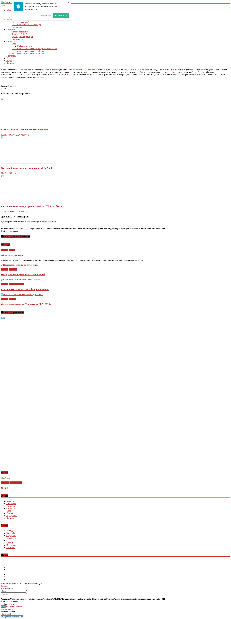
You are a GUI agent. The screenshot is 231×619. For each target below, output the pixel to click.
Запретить (46, 15)
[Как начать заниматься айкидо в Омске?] (20, 280)
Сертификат (17, 39)
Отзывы (15, 44)
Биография (11, 56)
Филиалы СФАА (19, 34)
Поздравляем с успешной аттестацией (23, 274)
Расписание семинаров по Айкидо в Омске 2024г (34, 48)
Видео (9, 60)
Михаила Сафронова (85, 70)
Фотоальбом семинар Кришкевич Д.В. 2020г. (27, 168)
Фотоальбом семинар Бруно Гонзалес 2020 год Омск (31, 206)
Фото (8, 58)
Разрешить (61, 15)
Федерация (11, 29)
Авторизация (7, 609)
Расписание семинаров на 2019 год (28, 53)
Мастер (24, 135)
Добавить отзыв (24, 46)
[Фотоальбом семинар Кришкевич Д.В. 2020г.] (27, 163)
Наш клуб (10, 20)
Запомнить (9, 604)
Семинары (11, 41)
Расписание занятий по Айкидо (26, 24)
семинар (71, 70)
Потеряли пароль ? (14, 606)
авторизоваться (49, 222)
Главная (4, 586)
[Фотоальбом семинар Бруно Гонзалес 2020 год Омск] (27, 201)
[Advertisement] (81, 337)
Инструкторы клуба (21, 22)
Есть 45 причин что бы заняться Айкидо (24, 129)
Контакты (10, 63)
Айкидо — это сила (12, 255)
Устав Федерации (20, 32)
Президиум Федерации (22, 36)
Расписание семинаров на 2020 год (28, 51)
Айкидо (10, 10)
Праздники (17, 27)
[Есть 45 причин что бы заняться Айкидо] (27, 124)
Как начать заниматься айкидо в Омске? (25, 289)
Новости (13, 269)
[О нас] (9, 478)
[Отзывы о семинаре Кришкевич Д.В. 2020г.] (22, 294)
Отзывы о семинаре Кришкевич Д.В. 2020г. (26, 304)
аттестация (177, 72)
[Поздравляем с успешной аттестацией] (19, 265)
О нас (12, 482)
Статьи (12, 250)
